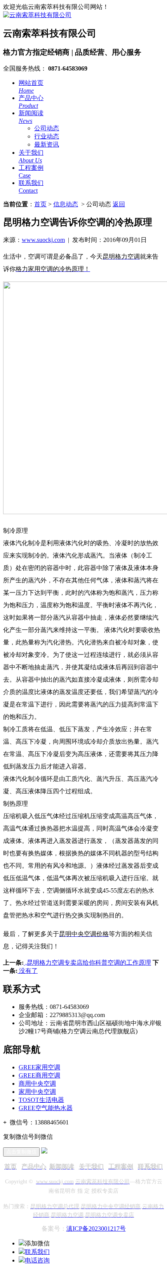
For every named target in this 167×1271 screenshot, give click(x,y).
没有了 (27, 970)
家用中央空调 (37, 1091)
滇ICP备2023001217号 (96, 1228)
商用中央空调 (37, 1083)
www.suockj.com (43, 240)
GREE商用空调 (39, 1075)
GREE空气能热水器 (46, 1108)
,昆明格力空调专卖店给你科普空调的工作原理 (87, 962)
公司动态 (46, 128)
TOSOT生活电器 (41, 1100)
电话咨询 (37, 1260)
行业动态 (46, 136)
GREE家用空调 (39, 1067)
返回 (119, 204)
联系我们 (37, 1252)
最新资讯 (46, 144)
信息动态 (65, 204)
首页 (40, 204)
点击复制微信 (21, 1152)
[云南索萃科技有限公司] (37, 15)
